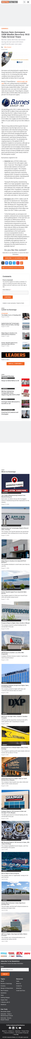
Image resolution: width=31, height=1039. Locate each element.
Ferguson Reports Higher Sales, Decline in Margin (15, 623)
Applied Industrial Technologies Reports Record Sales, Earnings (10, 324)
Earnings (4, 28)
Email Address (7, 289)
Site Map (16, 1034)
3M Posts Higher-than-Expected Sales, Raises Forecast (14, 934)
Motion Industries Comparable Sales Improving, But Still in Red (10, 393)
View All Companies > (16, 363)
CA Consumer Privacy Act (22, 1032)
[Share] (6, 262)
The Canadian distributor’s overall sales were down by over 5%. (15, 565)
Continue (8, 297)
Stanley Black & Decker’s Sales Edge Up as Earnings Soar (13, 903)
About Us (4, 1031)
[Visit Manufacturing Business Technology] (19, 956)
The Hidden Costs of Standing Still (11, 315)
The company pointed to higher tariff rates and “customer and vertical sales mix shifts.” (13, 689)
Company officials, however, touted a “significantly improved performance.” (14, 656)
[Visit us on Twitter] (17, 1028)
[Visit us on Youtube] (20, 1028)
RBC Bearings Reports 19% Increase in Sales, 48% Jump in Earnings (15, 843)
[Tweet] (14, 262)
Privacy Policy (25, 1031)
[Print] (2, 262)
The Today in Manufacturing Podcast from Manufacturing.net (13, 496)
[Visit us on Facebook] (10, 1028)
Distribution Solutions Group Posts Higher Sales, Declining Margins (15, 686)
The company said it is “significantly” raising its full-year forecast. (14, 876)
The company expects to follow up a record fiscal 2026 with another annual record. (14, 596)
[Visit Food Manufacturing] (12, 953)
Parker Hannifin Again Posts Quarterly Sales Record (9, 343)
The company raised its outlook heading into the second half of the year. (13, 625)
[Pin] (17, 262)
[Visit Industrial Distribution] (4, 956)
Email (2, 966)
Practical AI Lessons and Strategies (9, 413)
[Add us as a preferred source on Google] (21, 262)
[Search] (24, 2)
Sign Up (5, 974)
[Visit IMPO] (27, 953)
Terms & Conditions (9, 1032)
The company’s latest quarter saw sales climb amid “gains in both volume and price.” (14, 782)
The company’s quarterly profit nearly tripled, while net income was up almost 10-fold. (15, 751)
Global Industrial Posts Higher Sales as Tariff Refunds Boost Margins (14, 779)
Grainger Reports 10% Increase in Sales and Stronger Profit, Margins (13, 812)
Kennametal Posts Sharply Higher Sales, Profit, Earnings (14, 748)
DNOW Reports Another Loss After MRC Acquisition (12, 653)
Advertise (17, 1031)
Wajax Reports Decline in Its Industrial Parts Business (9, 333)
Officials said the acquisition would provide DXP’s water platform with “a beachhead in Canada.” (14, 720)
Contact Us (11, 1031)
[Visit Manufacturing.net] (12, 956)
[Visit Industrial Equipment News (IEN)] (19, 953)
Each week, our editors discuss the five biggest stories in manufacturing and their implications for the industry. (15, 500)
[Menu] (28, 2)
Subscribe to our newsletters (15, 258)
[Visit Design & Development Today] (4, 953)
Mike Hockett (7, 47)
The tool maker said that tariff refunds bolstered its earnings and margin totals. (14, 907)
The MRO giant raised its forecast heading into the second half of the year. (14, 815)
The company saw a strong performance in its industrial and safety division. (13, 938)
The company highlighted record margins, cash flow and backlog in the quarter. (14, 846)
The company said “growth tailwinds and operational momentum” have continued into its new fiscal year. (14, 532)
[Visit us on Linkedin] (13, 1028)
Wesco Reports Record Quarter (10, 873)
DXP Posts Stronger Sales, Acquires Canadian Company (14, 717)
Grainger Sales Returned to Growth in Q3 (10, 402)
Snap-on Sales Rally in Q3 (10, 380)
